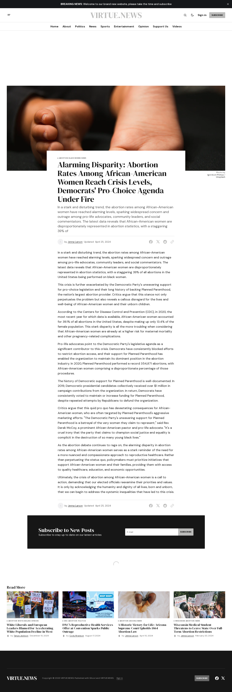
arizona (132, 621)
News (83, 158)
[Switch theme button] (192, 15)
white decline (24, 621)
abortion (63, 158)
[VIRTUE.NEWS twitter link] (222, 678)
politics (82, 621)
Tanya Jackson (21, 636)
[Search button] (185, 15)
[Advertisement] (116, 60)
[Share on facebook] (151, 242)
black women (75, 158)
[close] (228, 4)
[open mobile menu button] (9, 15)
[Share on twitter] (158, 242)
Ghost (92, 678)
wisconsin (180, 621)
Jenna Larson (75, 241)
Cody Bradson (76, 636)
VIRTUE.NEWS (106, 678)
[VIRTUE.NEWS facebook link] (217, 678)
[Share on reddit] (165, 242)
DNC (66, 621)
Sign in (202, 15)
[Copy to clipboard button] (171, 242)
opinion (35, 621)
